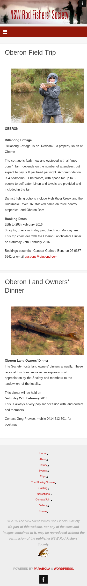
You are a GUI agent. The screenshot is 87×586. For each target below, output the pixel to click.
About (42, 459)
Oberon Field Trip (30, 52)
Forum (43, 511)
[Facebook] (82, 3)
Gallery (43, 505)
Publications (43, 493)
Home (42, 453)
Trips (43, 476)
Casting (42, 488)
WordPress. (64, 568)
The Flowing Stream (43, 482)
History (43, 465)
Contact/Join (43, 499)
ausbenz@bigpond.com (41, 256)
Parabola (42, 568)
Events (43, 470)
